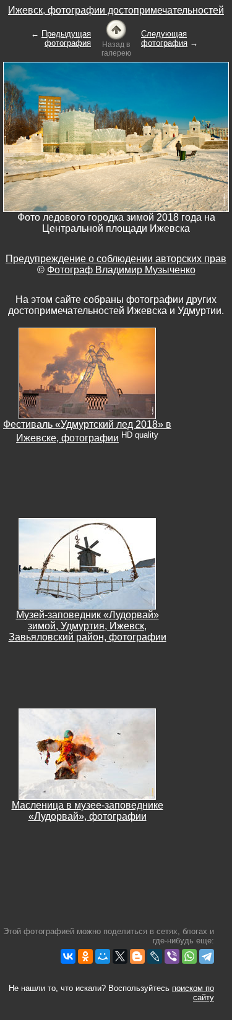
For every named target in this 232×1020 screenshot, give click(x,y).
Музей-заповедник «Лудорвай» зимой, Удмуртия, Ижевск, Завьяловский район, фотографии (87, 626)
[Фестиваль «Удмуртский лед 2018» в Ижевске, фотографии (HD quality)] (87, 372)
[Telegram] (206, 956)
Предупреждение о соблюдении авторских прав (116, 258)
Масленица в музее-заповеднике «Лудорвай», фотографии (87, 811)
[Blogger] (137, 956)
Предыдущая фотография (66, 38)
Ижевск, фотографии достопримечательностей (116, 10)
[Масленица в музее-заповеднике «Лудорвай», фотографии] (87, 753)
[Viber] (172, 956)
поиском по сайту (193, 993)
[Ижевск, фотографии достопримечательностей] (116, 28)
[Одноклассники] (85, 956)
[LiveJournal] (154, 956)
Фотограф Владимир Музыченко (121, 270)
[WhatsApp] (189, 956)
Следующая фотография (164, 38)
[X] (120, 956)
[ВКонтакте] (68, 956)
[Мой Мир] (102, 956)
